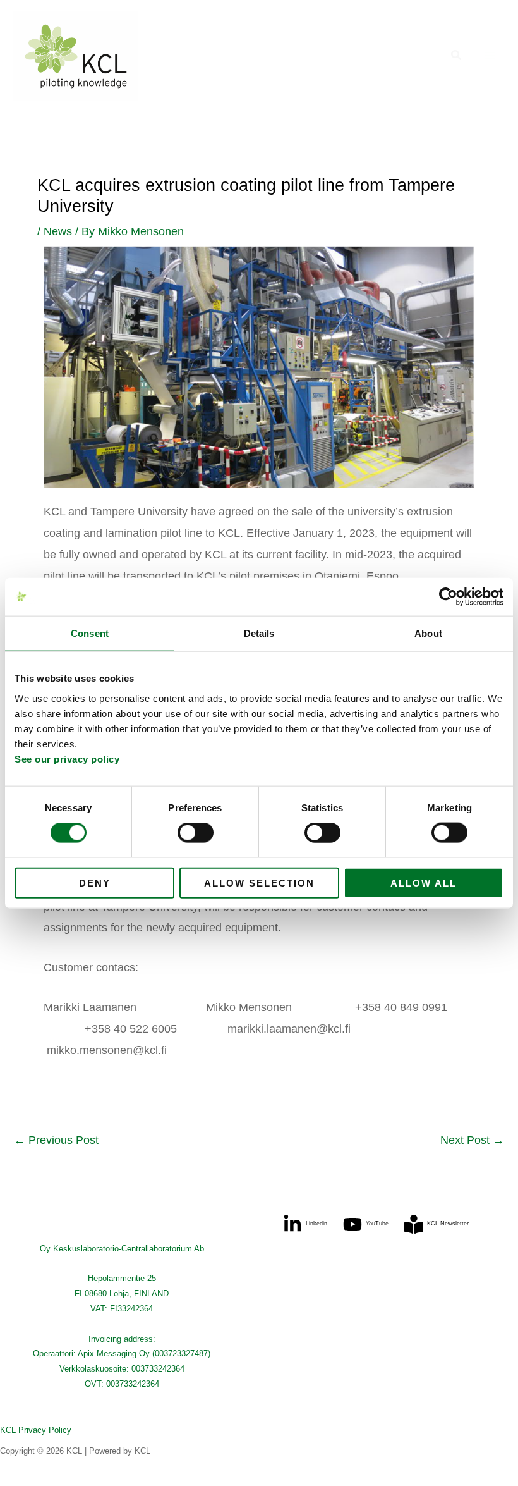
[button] (456, 55)
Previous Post (56, 1139)
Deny (95, 882)
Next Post (472, 1139)
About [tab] (428, 633)
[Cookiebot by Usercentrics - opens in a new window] (448, 596)
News (58, 231)
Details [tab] (259, 633)
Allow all (423, 882)
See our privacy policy (67, 758)
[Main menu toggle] (490, 56)
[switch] (196, 833)
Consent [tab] (90, 633)
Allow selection (259, 882)
